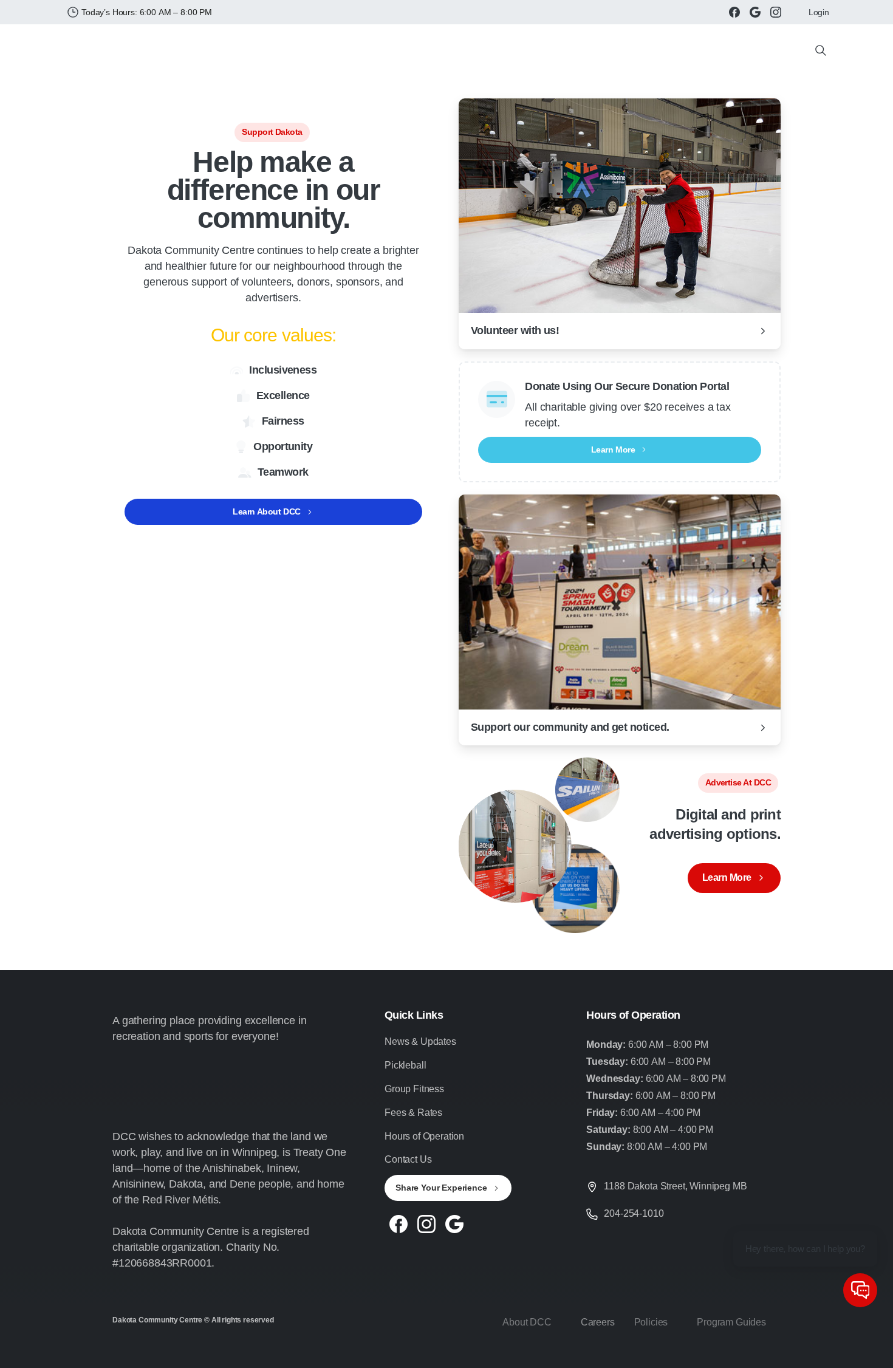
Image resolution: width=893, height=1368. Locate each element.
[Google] (755, 12)
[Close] (570, 1356)
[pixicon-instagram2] (426, 1223)
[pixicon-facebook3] (398, 1223)
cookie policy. (530, 1355)
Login (819, 12)
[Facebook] (734, 12)
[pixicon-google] (454, 1223)
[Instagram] (775, 12)
